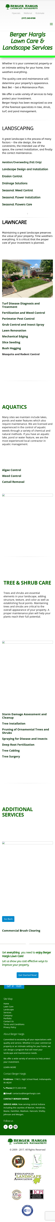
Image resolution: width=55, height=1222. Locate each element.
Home (6, 1003)
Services (7, 1012)
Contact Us (9, 1021)
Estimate (40, 13)
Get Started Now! (27, 975)
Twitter (10, 1127)
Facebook (6, 1127)
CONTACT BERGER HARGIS (16, 1098)
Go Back (8, 918)
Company (8, 1015)
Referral (28, 13)
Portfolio (7, 1018)
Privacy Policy (10, 1027)
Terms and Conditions (14, 1024)
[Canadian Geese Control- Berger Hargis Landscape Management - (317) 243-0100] (2, 488)
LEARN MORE (10, 1067)
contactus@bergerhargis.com (26, 1093)
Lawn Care (8, 1006)
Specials (16, 13)
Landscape (9, 1009)
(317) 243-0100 (28, 18)
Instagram (15, 1127)
